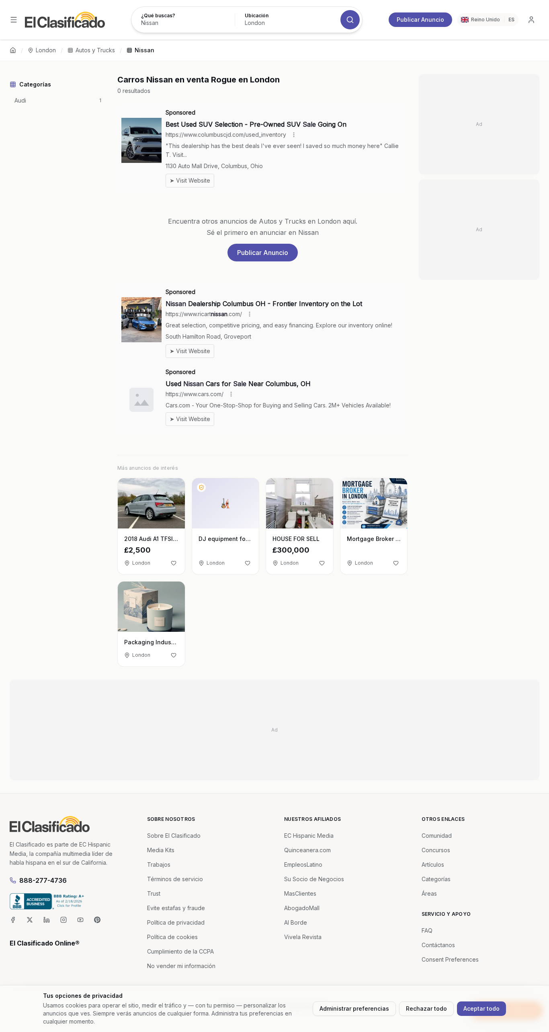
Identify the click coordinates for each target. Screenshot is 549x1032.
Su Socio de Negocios (314, 879)
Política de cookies (172, 936)
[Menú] (14, 20)
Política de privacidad (176, 922)
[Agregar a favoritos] (173, 563)
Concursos (436, 850)
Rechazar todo (426, 1008)
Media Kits (160, 850)
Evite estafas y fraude (176, 908)
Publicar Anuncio (420, 19)
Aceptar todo (481, 1008)
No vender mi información (181, 965)
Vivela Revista (303, 936)
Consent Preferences (450, 959)
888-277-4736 (43, 880)
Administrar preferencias (354, 1008)
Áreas (429, 893)
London (46, 50)
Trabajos (158, 864)
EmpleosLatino (303, 864)
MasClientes (300, 893)
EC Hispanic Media (309, 835)
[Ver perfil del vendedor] (201, 487)
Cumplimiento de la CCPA (180, 951)
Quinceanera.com (307, 850)
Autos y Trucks (95, 50)
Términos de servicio (175, 879)
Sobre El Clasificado (174, 835)
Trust (153, 893)
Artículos (433, 864)
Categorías (436, 879)
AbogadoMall (302, 908)
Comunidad (437, 835)
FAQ (427, 930)
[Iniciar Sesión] (531, 20)
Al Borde (295, 922)
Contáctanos (438, 945)
